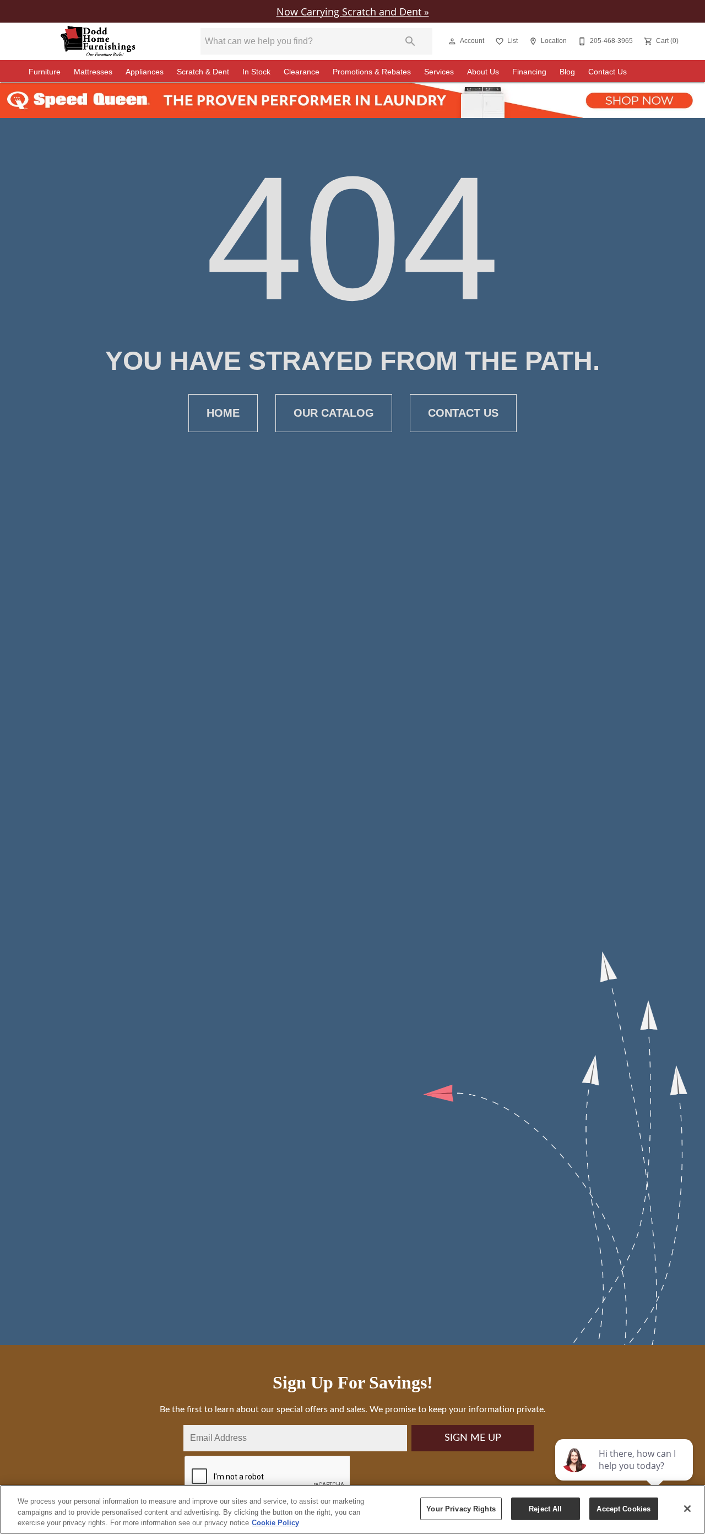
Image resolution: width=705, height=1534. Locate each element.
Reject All (545, 1508)
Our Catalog (334, 413)
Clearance (301, 72)
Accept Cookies (623, 1508)
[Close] (687, 1509)
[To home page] (98, 41)
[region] (352, 1509)
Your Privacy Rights (460, 1508)
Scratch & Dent (203, 72)
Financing (529, 72)
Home (223, 413)
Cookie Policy (275, 1523)
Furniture (45, 72)
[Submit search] (410, 41)
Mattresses (93, 72)
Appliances (145, 72)
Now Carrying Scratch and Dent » (352, 11)
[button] (452, 41)
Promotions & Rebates (372, 72)
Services (439, 72)
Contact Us (607, 72)
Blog (567, 72)
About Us (483, 72)
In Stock (256, 72)
